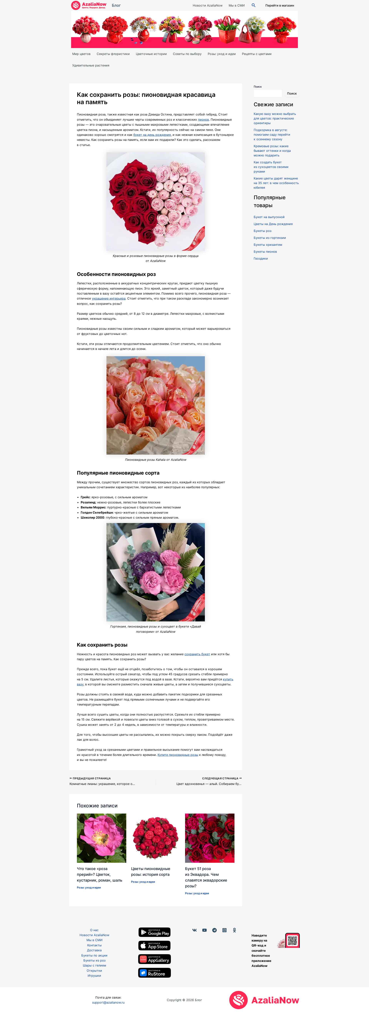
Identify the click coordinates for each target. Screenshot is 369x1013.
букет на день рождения (152, 135)
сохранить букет (197, 654)
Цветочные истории (151, 54)
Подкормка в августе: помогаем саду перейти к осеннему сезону (272, 134)
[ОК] (234, 930)
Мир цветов (81, 54)
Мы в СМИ (237, 5)
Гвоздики (261, 258)
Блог (116, 5)
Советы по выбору (187, 54)
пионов (203, 119)
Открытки (94, 970)
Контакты (94, 945)
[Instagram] (224, 930)
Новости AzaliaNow (208, 5)
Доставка (94, 950)
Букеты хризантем (268, 245)
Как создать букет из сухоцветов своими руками (271, 166)
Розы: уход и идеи (222, 54)
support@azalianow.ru (108, 1002)
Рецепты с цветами (257, 54)
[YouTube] (204, 930)
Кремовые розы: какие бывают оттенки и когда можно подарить (272, 150)
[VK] (194, 930)
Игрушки (94, 975)
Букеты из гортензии (270, 238)
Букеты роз (262, 231)
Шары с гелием (94, 965)
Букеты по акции (94, 955)
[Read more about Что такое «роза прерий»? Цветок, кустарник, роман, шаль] (101, 838)
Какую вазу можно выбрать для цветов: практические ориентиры (275, 118)
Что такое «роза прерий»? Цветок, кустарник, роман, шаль (99, 874)
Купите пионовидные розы (178, 755)
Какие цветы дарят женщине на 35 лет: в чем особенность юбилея (276, 182)
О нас (94, 930)
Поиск (258, 86)
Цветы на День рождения (273, 224)
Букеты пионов (265, 251)
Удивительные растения (90, 65)
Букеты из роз (94, 960)
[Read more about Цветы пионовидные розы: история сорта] (155, 838)
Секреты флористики (113, 54)
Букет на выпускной (269, 217)
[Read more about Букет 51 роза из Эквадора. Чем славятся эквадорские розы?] (209, 838)
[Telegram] (214, 930)
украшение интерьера (108, 298)
